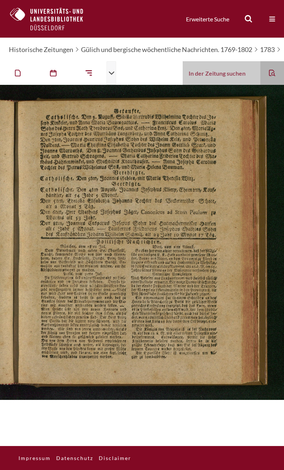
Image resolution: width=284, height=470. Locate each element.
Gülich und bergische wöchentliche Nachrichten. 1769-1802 (166, 49)
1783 (267, 49)
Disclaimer (115, 458)
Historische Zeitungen (41, 49)
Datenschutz (74, 458)
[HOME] (52, 18)
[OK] (248, 19)
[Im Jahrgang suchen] (272, 73)
